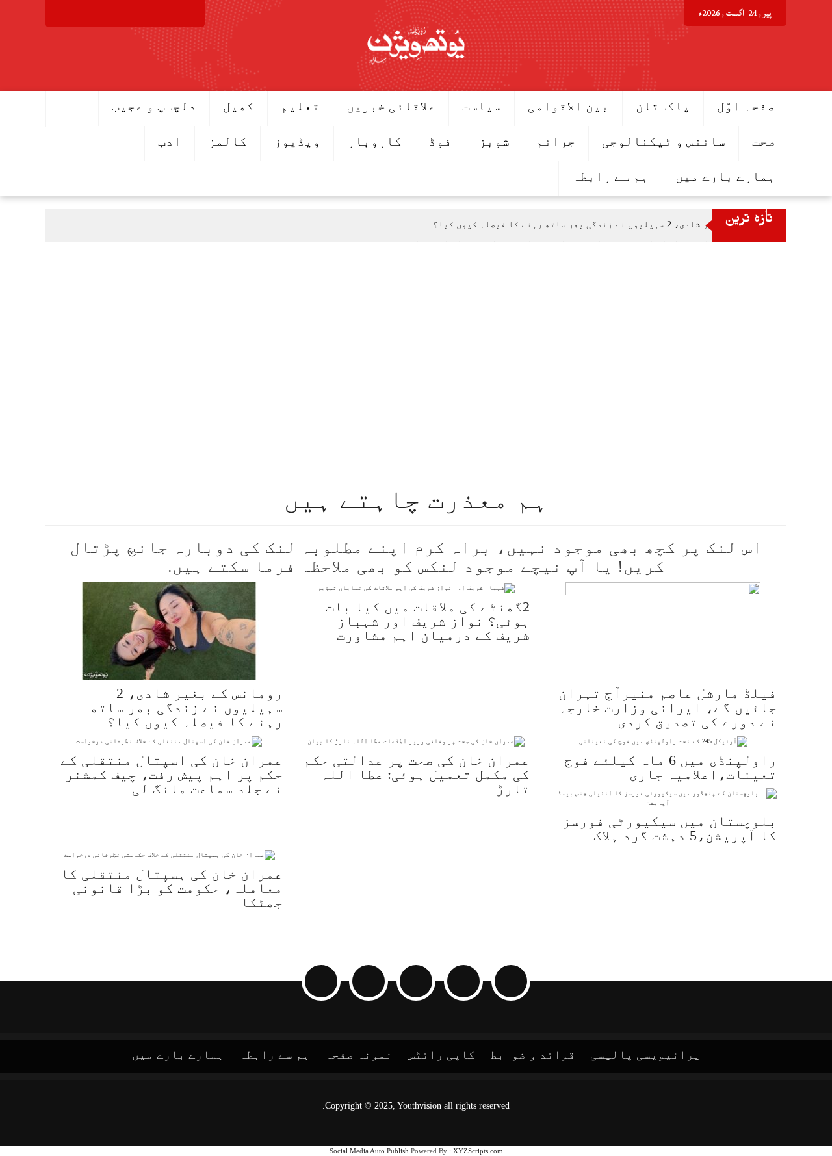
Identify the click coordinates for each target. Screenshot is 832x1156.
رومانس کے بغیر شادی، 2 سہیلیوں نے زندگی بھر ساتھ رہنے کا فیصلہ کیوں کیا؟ (601, 224)
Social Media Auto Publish (369, 1151)
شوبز (494, 141)
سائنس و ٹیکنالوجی (663, 141)
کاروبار (374, 141)
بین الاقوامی (568, 106)
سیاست (481, 106)
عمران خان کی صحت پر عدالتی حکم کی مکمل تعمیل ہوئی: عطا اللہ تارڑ (417, 774)
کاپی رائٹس (441, 1054)
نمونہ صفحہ (359, 1054)
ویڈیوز (297, 141)
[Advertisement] (442, 339)
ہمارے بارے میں (725, 176)
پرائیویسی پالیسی (645, 1054)
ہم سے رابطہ (610, 176)
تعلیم (300, 106)
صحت (763, 141)
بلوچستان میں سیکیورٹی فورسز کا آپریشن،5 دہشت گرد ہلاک (669, 828)
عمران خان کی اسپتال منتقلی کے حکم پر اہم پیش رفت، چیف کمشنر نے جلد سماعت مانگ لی (171, 774)
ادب (169, 141)
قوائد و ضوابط (532, 1054)
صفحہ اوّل (746, 106)
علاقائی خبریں (391, 106)
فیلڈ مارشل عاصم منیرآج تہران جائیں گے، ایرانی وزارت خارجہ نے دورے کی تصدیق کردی (667, 707)
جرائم (555, 141)
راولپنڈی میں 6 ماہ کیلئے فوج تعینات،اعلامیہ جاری (670, 767)
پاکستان (663, 106)
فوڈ (440, 141)
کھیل (238, 106)
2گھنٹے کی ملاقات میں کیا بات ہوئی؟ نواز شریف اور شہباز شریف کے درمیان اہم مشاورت (428, 620)
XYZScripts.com (478, 1151)
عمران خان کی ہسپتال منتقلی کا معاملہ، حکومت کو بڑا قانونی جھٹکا (171, 888)
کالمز (227, 141)
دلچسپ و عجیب (154, 106)
